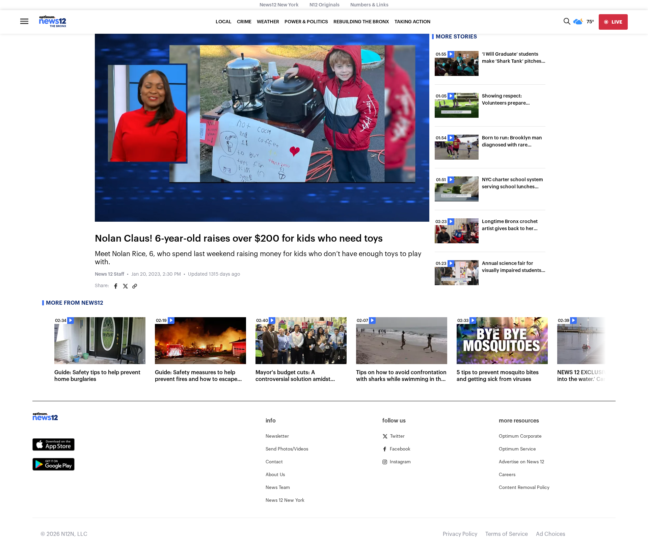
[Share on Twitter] (125, 286)
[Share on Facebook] (115, 286)
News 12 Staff (109, 274)
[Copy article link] (134, 286)
